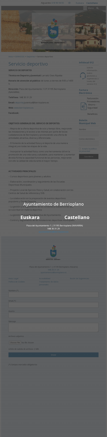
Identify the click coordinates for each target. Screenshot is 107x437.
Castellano (77, 217)
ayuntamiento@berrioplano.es (54, 231)
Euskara (30, 217)
